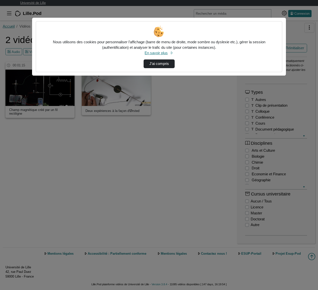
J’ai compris (159, 64)
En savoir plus (156, 53)
